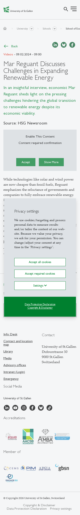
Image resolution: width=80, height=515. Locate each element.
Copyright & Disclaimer (40, 307)
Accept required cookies (40, 273)
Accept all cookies (40, 262)
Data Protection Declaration (40, 304)
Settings (38, 285)
